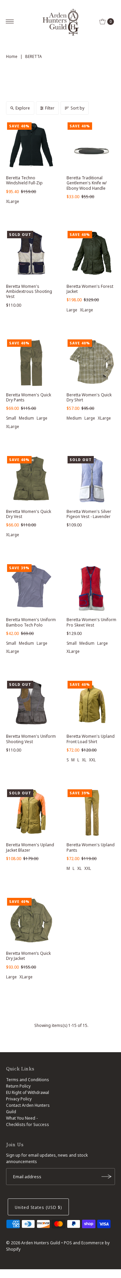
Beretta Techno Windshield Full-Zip (24, 180)
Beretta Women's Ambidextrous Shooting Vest (29, 291)
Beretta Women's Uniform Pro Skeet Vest (91, 622)
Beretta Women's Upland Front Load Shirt (91, 738)
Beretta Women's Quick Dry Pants (28, 397)
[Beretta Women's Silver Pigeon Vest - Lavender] (92, 480)
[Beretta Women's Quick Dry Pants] (31, 363)
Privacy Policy (19, 1099)
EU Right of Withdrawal (27, 1092)
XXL (92, 760)
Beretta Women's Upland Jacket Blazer (30, 847)
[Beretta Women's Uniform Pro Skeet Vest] (92, 588)
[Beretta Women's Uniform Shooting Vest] (31, 705)
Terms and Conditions (27, 1079)
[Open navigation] (10, 21)
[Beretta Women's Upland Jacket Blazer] (31, 813)
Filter (49, 108)
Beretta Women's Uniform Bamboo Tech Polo (31, 622)
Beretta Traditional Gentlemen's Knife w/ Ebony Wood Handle (87, 183)
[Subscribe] (106, 1176)
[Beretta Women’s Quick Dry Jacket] (31, 922)
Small (11, 418)
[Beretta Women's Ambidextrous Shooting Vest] (31, 255)
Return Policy (18, 1086)
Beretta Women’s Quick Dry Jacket (28, 955)
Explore (22, 108)
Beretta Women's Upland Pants (91, 847)
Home (11, 56)
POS (68, 1243)
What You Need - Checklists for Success (27, 1121)
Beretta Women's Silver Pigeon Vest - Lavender (89, 513)
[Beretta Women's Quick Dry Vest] (31, 480)
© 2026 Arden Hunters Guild (33, 1243)
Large (72, 310)
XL (84, 760)
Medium (26, 418)
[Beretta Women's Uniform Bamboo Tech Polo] (31, 588)
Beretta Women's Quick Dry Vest (28, 513)
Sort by (77, 108)
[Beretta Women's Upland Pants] (92, 813)
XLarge (12, 201)
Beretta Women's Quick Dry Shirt (89, 397)
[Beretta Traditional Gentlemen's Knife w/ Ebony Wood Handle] (92, 146)
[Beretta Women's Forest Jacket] (92, 255)
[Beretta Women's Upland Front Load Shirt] (92, 705)
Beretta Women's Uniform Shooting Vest (31, 738)
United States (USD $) (38, 1207)
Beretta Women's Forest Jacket (90, 288)
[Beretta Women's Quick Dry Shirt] (92, 363)
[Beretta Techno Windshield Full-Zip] (31, 146)
